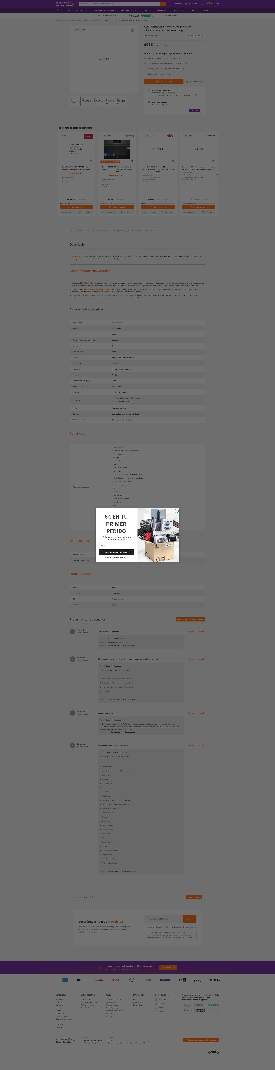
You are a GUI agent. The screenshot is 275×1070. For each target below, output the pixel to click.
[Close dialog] (177, 511)
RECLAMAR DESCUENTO (116, 552)
